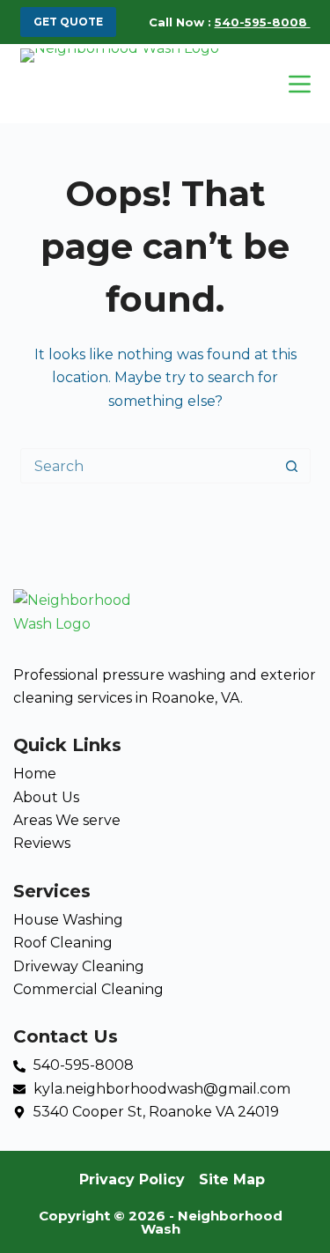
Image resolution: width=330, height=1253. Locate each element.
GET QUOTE (68, 21)
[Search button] (292, 465)
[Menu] (300, 84)
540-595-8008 (263, 22)
